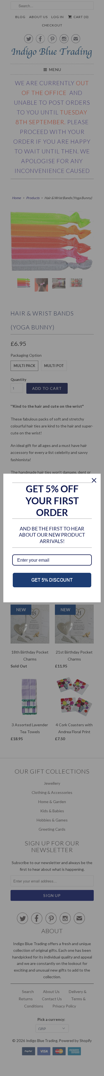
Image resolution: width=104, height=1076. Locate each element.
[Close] (94, 480)
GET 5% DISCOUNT (52, 580)
